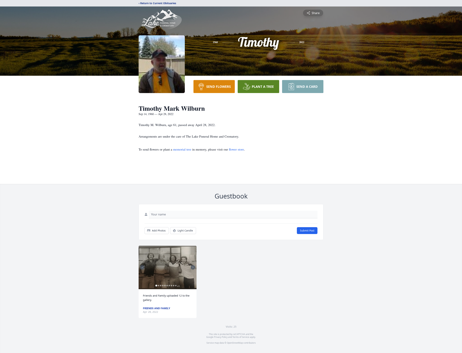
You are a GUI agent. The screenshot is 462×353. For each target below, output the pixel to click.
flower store (236, 149)
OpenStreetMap (235, 342)
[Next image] (193, 267)
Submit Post (307, 230)
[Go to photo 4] (163, 285)
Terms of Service (240, 337)
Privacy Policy (221, 337)
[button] (168, 267)
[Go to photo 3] (160, 285)
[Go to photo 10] (175, 285)
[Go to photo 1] (156, 285)
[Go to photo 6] (167, 285)
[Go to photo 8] (171, 285)
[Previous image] (142, 267)
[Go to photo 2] (158, 285)
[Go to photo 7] (169, 285)
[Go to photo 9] (173, 285)
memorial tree (182, 149)
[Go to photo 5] (165, 285)
